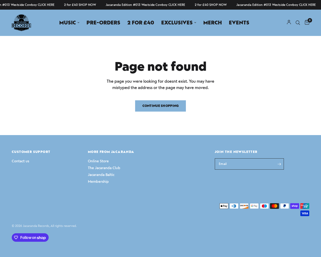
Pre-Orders (103, 22)
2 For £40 (140, 22)
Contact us (20, 161)
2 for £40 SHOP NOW (79, 4)
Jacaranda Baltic (101, 175)
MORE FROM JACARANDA (111, 152)
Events (239, 22)
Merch (212, 22)
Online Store (98, 161)
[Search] (297, 23)
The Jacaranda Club (104, 168)
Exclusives (177, 22)
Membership (98, 181)
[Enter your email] (279, 164)
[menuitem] (69, 22)
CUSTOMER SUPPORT (31, 152)
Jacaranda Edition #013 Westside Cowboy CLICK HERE (144, 4)
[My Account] (289, 23)
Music (67, 22)
